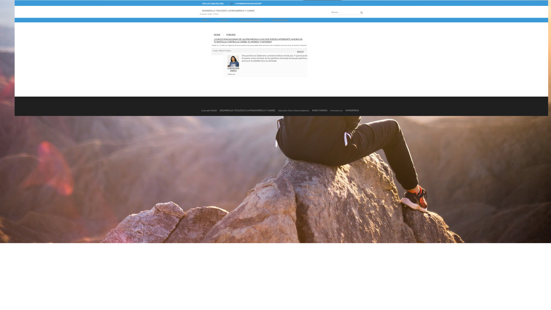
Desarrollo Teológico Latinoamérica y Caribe (228, 10)
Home (217, 34)
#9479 (300, 51)
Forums (230, 34)
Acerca (224, 20)
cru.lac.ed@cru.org (213, 3)
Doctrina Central (250, 20)
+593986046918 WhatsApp (248, 3)
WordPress (352, 110)
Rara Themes (319, 110)
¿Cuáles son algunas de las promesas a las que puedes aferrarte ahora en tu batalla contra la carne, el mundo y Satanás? (258, 40)
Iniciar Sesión (280, 20)
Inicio (205, 20)
